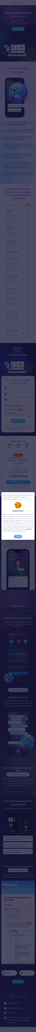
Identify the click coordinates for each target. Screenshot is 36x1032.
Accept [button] (18, 536)
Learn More (28, 529)
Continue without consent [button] (24, 499)
